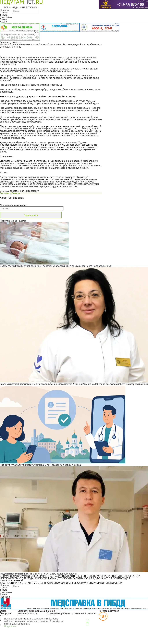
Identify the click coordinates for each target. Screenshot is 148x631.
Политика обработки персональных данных (71, 613)
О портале (6, 613)
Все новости (10, 201)
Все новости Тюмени (10, 193)
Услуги (4, 14)
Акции (3, 21)
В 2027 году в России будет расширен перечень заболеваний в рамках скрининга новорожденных (55, 266)
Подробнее (10, 626)
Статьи (4, 12)
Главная (4, 42)
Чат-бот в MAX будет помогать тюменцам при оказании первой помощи (41, 465)
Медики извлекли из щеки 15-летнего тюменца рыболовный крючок (38, 573)
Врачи (3, 19)
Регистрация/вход (109, 611)
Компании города (28, 613)
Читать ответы (122, 53)
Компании (6, 17)
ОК (87, 622)
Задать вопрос (122, 48)
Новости (5, 10)
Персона (5, 596)
